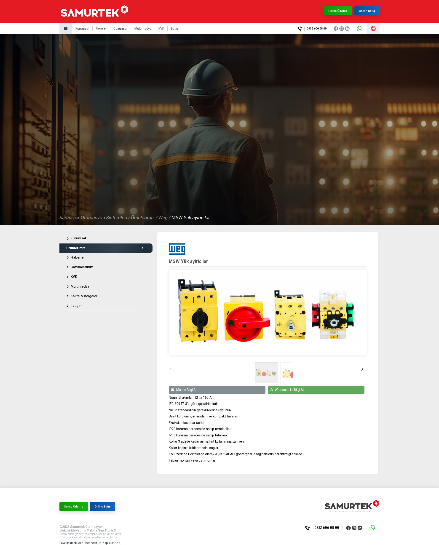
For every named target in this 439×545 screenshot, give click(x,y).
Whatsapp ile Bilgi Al (289, 390)
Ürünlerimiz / (144, 217)
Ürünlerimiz (75, 248)
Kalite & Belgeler (84, 296)
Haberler (78, 257)
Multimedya (143, 28)
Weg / (164, 217)
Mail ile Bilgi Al (186, 390)
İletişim (176, 28)
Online (338, 11)
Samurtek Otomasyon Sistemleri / (94, 217)
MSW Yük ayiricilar (190, 217)
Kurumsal (82, 28)
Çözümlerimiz (82, 267)
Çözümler (120, 28)
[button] (364, 372)
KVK (161, 28)
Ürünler (101, 28)
